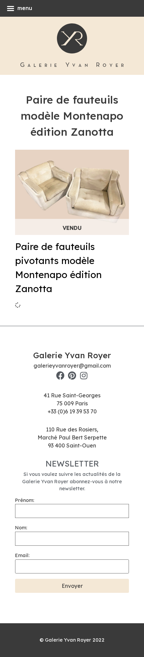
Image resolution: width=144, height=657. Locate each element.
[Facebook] (60, 375)
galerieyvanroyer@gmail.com (72, 365)
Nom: (21, 528)
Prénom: (24, 500)
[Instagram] (84, 375)
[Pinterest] (72, 375)
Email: (22, 555)
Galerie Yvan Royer (72, 355)
